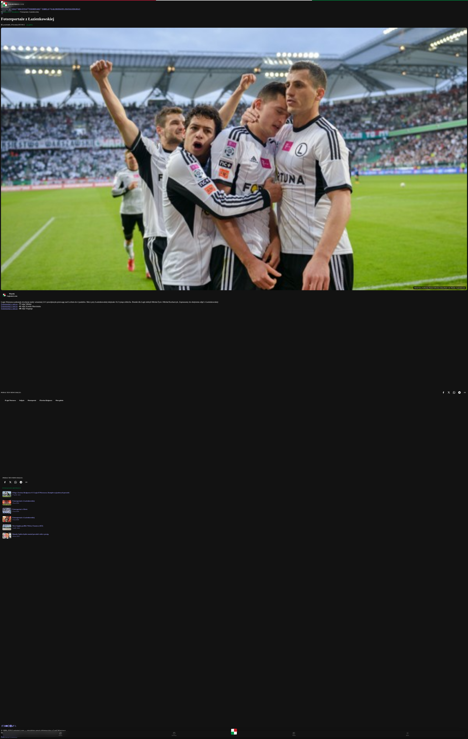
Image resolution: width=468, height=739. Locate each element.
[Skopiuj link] (465, 392)
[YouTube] (6, 726)
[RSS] (15, 726)
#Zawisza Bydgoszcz (45, 400)
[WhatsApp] (454, 392)
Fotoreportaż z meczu (9, 304)
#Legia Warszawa (10, 400)
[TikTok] (13, 726)
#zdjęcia (21, 400)
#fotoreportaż (32, 400)
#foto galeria (59, 400)
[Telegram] (459, 392)
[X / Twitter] (4, 726)
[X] (449, 392)
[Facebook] (443, 392)
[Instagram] (9, 726)
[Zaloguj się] (2, 14)
